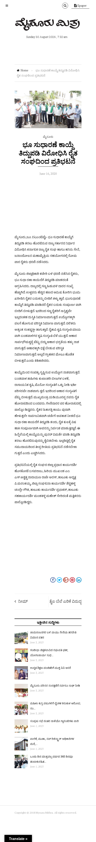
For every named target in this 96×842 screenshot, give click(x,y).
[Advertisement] (48, 206)
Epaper (82, 6)
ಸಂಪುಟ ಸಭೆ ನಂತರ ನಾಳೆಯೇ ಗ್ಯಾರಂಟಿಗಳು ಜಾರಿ (54, 721)
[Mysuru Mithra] (48, 25)
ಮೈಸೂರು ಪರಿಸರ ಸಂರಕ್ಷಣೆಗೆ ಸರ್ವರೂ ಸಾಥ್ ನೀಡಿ (55, 685)
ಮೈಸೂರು (48, 137)
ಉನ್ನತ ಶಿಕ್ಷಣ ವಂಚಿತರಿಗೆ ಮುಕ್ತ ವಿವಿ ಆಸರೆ (50, 667)
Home (24, 70)
